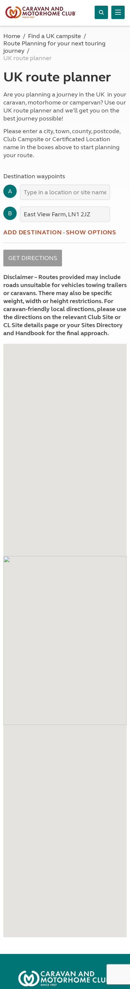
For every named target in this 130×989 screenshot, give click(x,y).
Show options (91, 232)
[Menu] (118, 12)
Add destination (32, 232)
